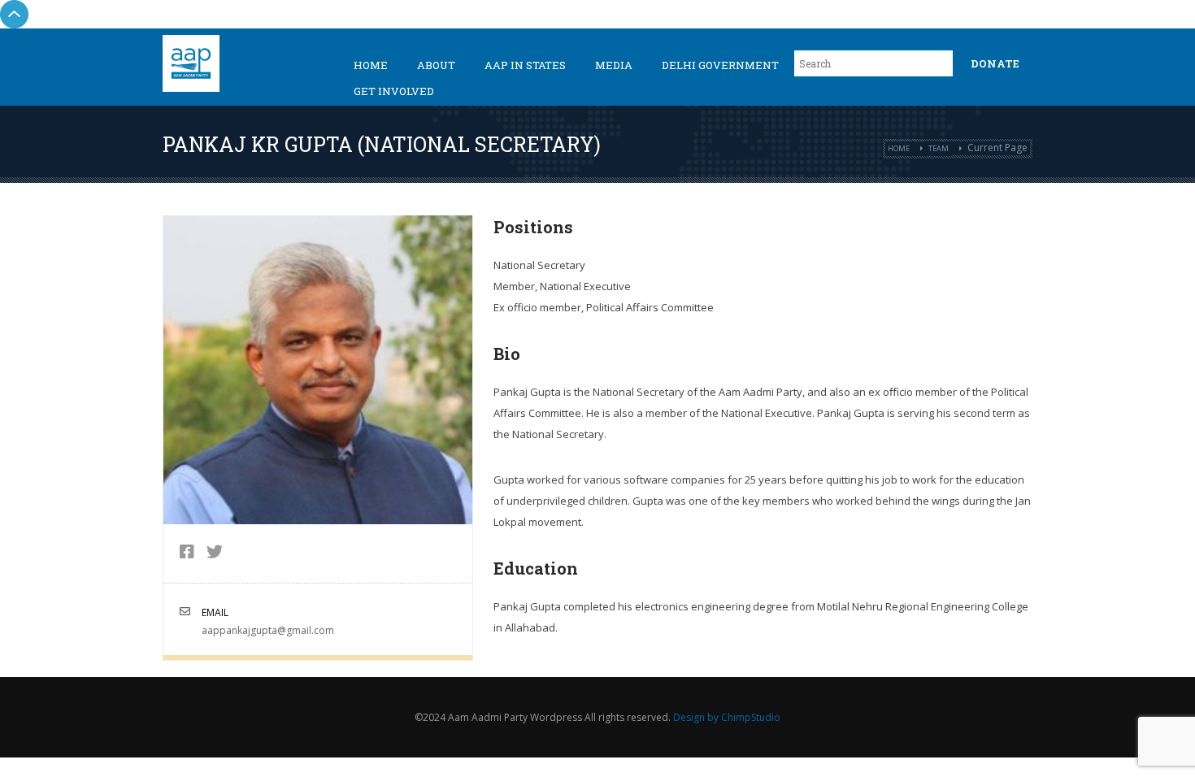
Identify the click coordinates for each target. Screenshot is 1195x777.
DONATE (995, 63)
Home (371, 65)
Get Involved (394, 91)
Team (938, 148)
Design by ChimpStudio (726, 717)
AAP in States (525, 65)
